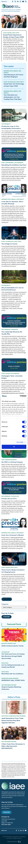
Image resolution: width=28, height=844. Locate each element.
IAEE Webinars (18, 162)
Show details (20, 442)
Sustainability (6, 124)
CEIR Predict (20, 199)
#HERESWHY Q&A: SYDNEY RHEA (13, 680)
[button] (6, 599)
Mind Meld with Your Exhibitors (12, 674)
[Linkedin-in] (18, 1)
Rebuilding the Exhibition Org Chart (13, 165)
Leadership (14, 329)
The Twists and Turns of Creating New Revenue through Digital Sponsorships (12, 656)
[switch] (24, 426)
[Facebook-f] (13, 1)
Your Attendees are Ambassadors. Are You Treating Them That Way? (13, 97)
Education (4, 663)
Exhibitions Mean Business (9, 678)
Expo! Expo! (15, 33)
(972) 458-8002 (6, 824)
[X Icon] (15, 1)
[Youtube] (23, 1)
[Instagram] (20, 1)
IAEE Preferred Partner (8, 685)
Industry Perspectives (8, 643)
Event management (7, 162)
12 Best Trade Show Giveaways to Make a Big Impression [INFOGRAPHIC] (13, 746)
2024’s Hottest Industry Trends (12, 646)
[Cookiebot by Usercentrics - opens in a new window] (20, 396)
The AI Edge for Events (9, 244)
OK (14, 446)
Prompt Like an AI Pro (9, 499)
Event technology (10, 82)
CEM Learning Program (9, 460)
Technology (15, 496)
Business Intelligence (11, 71)
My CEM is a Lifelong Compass (12, 462)
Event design (7, 33)
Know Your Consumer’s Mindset (12, 535)
